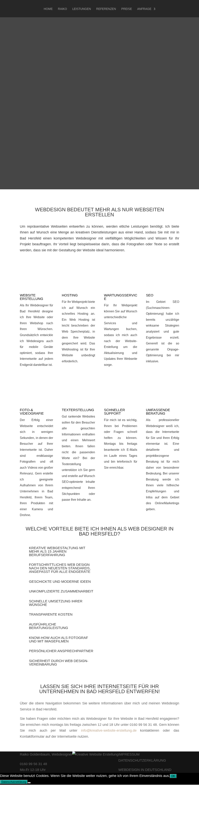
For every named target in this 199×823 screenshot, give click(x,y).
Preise (126, 9)
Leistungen (81, 9)
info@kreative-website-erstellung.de (109, 730)
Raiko (62, 9)
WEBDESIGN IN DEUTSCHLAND (144, 770)
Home (48, 9)
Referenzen (106, 9)
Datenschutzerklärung (14, 781)
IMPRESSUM (129, 754)
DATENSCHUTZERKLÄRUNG (142, 760)
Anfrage (144, 9)
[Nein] (29, 782)
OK (173, 776)
